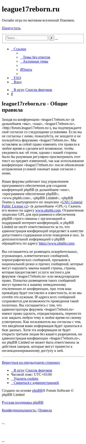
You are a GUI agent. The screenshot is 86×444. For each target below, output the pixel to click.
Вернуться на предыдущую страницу (31, 362)
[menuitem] (35, 57)
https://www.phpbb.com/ (57, 243)
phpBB (37, 390)
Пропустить (11, 28)
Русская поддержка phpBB (22, 402)
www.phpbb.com (48, 210)
